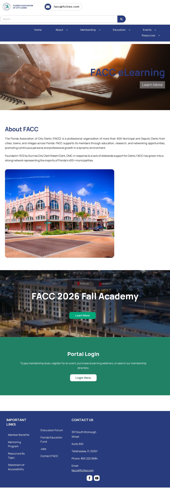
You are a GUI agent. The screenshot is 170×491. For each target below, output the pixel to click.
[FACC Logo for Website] (18, 3)
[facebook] (89, 478)
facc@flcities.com (83, 470)
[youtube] (97, 478)
